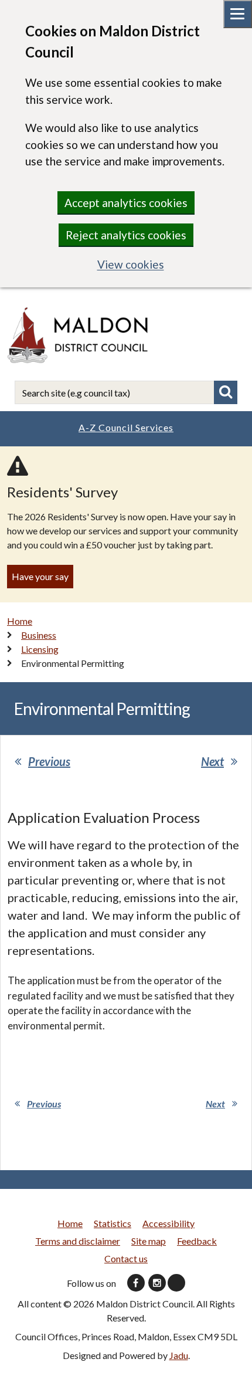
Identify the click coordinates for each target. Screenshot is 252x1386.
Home (19, 620)
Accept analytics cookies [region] (126, 202)
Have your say (40, 576)
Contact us (126, 1258)
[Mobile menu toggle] (237, 14)
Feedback (197, 1240)
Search (225, 392)
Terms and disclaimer (77, 1240)
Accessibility (168, 1223)
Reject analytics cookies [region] (126, 235)
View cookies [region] (130, 264)
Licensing (40, 649)
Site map (148, 1240)
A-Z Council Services (126, 427)
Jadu (178, 1355)
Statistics (112, 1223)
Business (38, 635)
